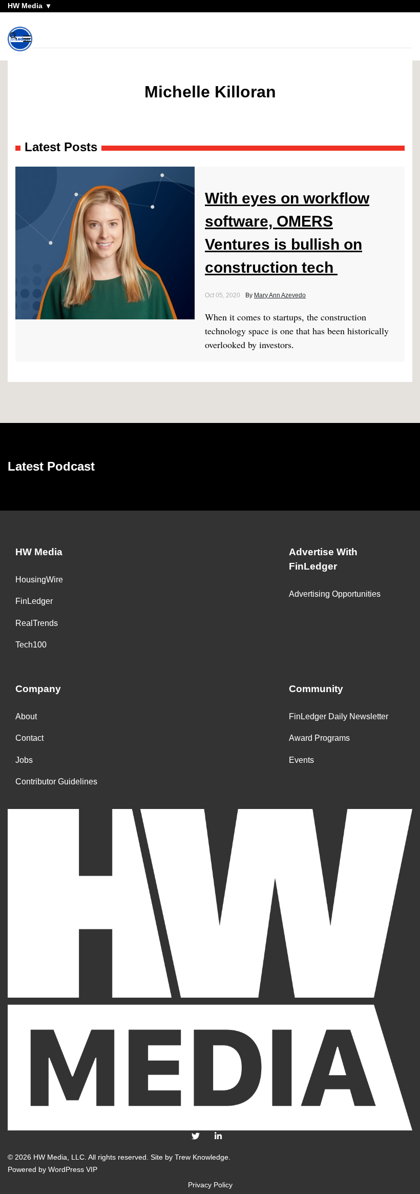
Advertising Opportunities (335, 594)
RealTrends (36, 623)
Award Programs (319, 738)
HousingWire (39, 579)
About (26, 716)
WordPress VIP (72, 1169)
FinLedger (34, 601)
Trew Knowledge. (202, 1157)
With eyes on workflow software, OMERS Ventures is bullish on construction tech (287, 233)
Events (301, 760)
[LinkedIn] (218, 1136)
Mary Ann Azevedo (280, 295)
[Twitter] (195, 1136)
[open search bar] (13, 36)
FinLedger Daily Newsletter (338, 716)
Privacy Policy (210, 1185)
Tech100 (31, 644)
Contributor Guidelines (56, 781)
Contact (29, 738)
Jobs (24, 760)
